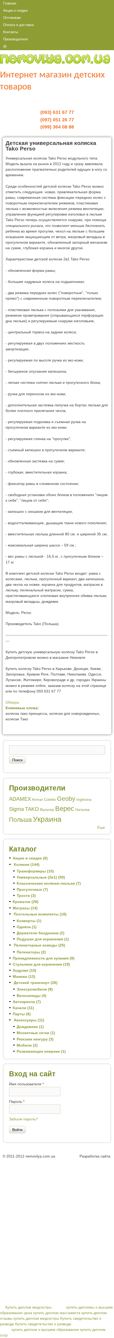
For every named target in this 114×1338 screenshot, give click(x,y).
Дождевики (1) (30, 1027)
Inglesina (83, 799)
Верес (64, 808)
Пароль (16, 1101)
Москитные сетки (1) (36, 1033)
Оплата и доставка (18, 25)
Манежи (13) (24, 976)
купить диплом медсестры (36, 1318)
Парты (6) (22, 1014)
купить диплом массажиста (56, 1313)
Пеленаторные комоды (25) (39, 945)
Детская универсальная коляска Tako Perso (51, 146)
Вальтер (47, 809)
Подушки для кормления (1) (43, 939)
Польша (20, 819)
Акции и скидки (15, 10)
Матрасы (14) (25, 908)
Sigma (16, 809)
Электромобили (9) (35, 989)
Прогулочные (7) (32, 889)
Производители (15, 39)
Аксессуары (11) (29, 1020)
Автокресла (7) (27, 1002)
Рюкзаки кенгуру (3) (35, 1039)
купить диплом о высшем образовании (45, 1329)
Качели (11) (23, 1008)
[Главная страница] (55, 62)
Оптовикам (12, 18)
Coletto (50, 799)
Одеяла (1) (27, 927)
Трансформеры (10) (35, 871)
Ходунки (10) (24, 970)
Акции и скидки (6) (30, 858)
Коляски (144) (27, 864)
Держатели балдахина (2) (40, 933)
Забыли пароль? (23, 1119)
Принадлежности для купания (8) (43, 958)
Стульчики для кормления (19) (41, 964)
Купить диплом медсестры (28, 1307)
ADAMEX (20, 799)
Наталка (82, 809)
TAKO (32, 809)
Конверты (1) (29, 921)
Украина (47, 819)
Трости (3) (26, 895)
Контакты (10, 32)
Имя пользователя (26, 1084)
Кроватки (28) (25, 902)
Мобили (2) (27, 1045)
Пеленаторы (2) (31, 952)
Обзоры (12, 702)
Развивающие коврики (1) (41, 1051)
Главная (9, 3)
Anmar (37, 799)
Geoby (66, 798)
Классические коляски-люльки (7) (49, 883)
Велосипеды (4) (31, 995)
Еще (101, 827)
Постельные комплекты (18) (40, 914)
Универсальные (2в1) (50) (41, 877)
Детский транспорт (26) (36, 982)
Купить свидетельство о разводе (43, 1324)
